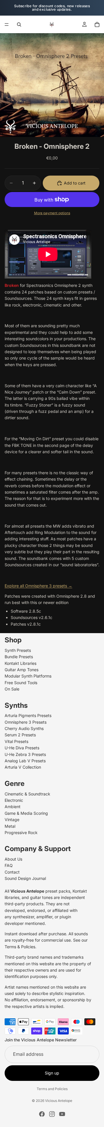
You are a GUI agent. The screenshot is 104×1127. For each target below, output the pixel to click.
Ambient (13, 806)
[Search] (19, 24)
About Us (13, 859)
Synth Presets (18, 650)
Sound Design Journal (25, 878)
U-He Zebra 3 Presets (25, 754)
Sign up (52, 1072)
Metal (10, 826)
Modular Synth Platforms (28, 675)
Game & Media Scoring (26, 813)
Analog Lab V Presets (25, 760)
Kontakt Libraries (20, 663)
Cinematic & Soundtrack (27, 793)
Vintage (12, 819)
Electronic (14, 800)
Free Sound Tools (21, 682)
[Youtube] (62, 1114)
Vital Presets (16, 741)
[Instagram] (52, 1114)
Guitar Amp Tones (21, 669)
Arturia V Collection (23, 767)
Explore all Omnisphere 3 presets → (38, 585)
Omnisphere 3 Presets (26, 722)
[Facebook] (41, 1114)
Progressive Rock (21, 832)
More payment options (52, 213)
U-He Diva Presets (22, 747)
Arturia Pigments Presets (28, 715)
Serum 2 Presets (20, 734)
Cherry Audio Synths (24, 728)
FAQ (9, 865)
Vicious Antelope (58, 1100)
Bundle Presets (19, 656)
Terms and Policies (52, 1089)
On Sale (12, 688)
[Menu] (6, 24)
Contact (12, 872)
